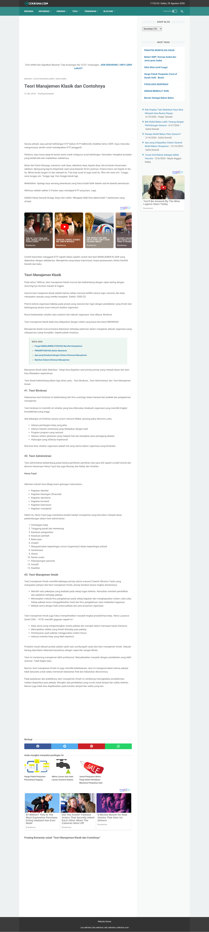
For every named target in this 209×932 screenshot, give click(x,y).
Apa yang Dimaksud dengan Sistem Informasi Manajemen (61, 355)
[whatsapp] (118, 746)
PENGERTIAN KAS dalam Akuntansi (51, 350)
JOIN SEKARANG (109, 64)
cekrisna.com (123, 927)
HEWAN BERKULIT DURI (156, 91)
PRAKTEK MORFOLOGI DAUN (159, 50)
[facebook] (37, 746)
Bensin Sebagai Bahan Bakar (159, 97)
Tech (74, 11)
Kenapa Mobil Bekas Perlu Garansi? (163, 134)
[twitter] (64, 746)
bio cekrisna (98, 927)
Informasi (44, 11)
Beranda (28, 11)
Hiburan (61, 11)
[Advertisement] (78, 41)
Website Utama (104, 921)
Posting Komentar (46, 93)
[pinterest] (91, 746)
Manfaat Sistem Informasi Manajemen (52, 360)
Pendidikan (90, 11)
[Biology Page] (38, 3)
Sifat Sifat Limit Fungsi (155, 67)
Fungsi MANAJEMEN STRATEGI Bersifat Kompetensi (58, 346)
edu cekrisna (110, 927)
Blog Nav (108, 11)
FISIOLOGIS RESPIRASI (156, 84)
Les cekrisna (86, 927)
